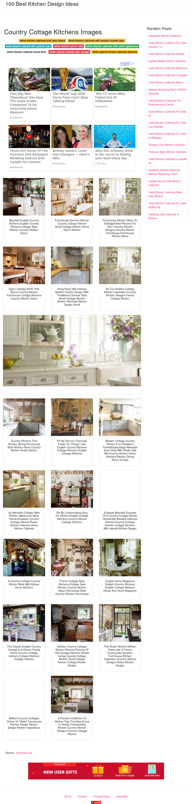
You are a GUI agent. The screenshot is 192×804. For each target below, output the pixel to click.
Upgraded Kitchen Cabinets (164, 35)
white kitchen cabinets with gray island (42, 40)
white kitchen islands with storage (69, 52)
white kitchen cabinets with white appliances (112, 46)
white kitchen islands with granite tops (28, 46)
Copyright (122, 796)
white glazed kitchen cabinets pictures (115, 52)
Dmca (67, 796)
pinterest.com (24, 753)
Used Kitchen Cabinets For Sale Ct (167, 113)
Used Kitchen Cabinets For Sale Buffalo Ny (167, 205)
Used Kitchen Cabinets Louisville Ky (167, 161)
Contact (82, 796)
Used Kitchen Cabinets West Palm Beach (165, 194)
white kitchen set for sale (68, 46)
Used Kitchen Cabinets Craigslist (167, 75)
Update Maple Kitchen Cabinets (167, 61)
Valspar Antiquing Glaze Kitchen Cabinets (167, 91)
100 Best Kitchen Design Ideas (42, 3)
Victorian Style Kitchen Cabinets (167, 152)
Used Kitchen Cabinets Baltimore (168, 68)
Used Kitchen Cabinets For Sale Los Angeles (167, 124)
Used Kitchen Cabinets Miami (165, 82)
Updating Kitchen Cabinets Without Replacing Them (164, 172)
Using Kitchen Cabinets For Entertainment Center (164, 102)
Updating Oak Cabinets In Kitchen (163, 216)
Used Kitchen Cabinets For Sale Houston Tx (167, 45)
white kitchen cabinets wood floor (26, 52)
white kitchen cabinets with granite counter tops (96, 40)
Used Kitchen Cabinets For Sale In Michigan (167, 135)
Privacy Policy (101, 796)
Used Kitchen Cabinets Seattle (166, 54)
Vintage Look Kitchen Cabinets (166, 145)
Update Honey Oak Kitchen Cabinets (164, 183)
